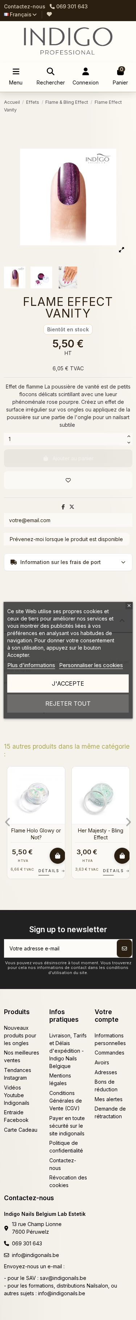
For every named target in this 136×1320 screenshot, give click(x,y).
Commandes (109, 1052)
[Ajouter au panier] (18, 856)
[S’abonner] (124, 948)
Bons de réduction (106, 1085)
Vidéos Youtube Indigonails (16, 1095)
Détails (77, 870)
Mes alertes (109, 1099)
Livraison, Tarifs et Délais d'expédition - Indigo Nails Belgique (68, 1050)
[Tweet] (71, 507)
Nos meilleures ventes (21, 1056)
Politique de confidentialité (66, 1147)
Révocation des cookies (68, 1181)
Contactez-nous (24, 6)
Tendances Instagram (17, 1074)
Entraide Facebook (16, 1116)
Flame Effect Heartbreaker (61, 833)
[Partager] (63, 507)
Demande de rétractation (110, 1112)
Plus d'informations (31, 665)
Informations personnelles (110, 1039)
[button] (8, 822)
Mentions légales (60, 1079)
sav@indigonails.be (63, 1278)
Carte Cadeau (20, 1130)
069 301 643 (27, 1243)
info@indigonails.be (35, 1255)
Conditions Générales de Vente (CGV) (65, 1100)
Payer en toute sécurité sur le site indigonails (67, 1125)
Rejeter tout (68, 703)
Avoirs (102, 1062)
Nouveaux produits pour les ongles (20, 1035)
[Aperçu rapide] (20, 790)
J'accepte (68, 683)
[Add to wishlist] (68, 480)
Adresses (106, 1072)
